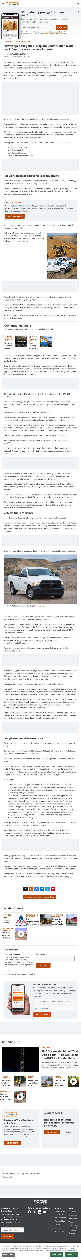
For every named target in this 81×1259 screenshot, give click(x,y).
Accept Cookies (57, 1254)
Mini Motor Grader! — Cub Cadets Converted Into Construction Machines (7, 1083)
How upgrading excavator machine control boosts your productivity (59, 1122)
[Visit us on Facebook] (29, 1212)
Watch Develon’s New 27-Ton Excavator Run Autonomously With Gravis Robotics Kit (6, 1097)
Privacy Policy (49, 33)
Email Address (42, 954)
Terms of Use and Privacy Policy (53, 32)
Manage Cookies (8, 1254)
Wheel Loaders (58, 1077)
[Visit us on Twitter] (34, 1212)
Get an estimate (15, 216)
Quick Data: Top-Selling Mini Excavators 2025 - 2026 (33, 1083)
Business (7, 915)
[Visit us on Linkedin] (39, 1212)
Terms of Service (60, 33)
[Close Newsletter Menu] (78, 11)
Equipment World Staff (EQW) (15, 54)
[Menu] (3, 3)
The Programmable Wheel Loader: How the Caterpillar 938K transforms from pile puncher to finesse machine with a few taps (32, 922)
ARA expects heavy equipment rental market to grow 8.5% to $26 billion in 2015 (8, 920)
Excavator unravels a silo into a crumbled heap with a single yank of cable (7, 935)
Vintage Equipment (6, 1077)
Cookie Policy (71, 1250)
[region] (40, 1251)
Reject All (71, 1254)
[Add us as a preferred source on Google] (31, 889)
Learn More (12, 1143)
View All (68, 1132)
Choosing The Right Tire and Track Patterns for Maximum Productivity (8, 346)
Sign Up (7, 1236)
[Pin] (53, 889)
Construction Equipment (17, 41)
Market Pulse (31, 1077)
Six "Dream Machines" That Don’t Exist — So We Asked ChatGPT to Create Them (60, 1055)
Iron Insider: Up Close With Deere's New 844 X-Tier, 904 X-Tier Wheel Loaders (60, 1083)
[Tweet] (47, 889)
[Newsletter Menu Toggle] (78, 3)
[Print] (25, 889)
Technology (46, 1047)
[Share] (36, 889)
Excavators (5, 1092)
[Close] (77, 1246)
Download (52, 1132)
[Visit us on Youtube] (44, 1212)
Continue (43, 965)
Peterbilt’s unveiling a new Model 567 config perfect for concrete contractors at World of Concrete (57, 922)
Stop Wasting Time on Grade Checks (32, 346)
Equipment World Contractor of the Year (19, 1121)
